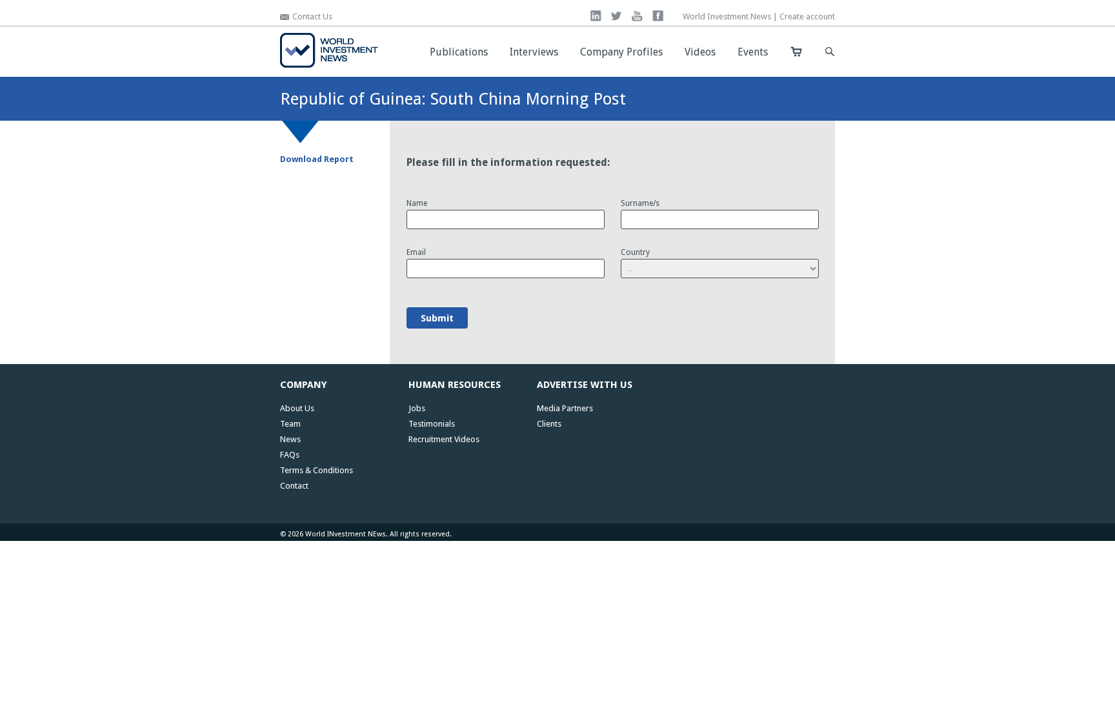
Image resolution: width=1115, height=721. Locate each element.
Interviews (534, 52)
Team (290, 424)
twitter (616, 15)
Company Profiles (621, 52)
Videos (700, 52)
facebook (657, 15)
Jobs (416, 408)
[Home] (329, 65)
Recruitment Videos (443, 439)
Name (419, 203)
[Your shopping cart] (796, 51)
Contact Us (312, 16)
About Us (297, 408)
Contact (294, 486)
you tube (637, 15)
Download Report (317, 159)
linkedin (595, 15)
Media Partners (565, 408)
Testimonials (431, 424)
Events (753, 52)
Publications (459, 52)
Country (637, 252)
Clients (549, 424)
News (290, 439)
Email (418, 252)
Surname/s (642, 203)
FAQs (289, 455)
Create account (807, 16)
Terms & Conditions (316, 470)
